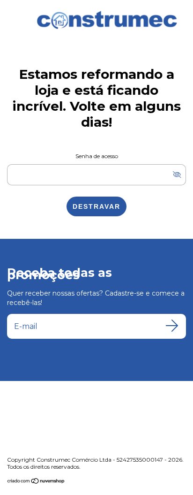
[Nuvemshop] (36, 482)
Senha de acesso (96, 156)
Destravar (96, 206)
